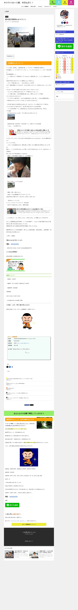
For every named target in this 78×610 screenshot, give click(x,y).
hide (13, 56)
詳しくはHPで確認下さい (23, 343)
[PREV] (57, 55)
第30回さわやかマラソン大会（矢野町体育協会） (15, 383)
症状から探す (33, 6)
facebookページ (47, 6)
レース (7, 16)
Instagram (40, 6)
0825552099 (15, 244)
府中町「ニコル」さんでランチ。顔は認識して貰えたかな (17, 397)
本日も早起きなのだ (10, 388)
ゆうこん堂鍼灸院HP (60, 34)
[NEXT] (72, 55)
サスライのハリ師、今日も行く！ (18, 520)
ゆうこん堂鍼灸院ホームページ (29, 524)
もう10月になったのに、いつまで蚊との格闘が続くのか (17, 393)
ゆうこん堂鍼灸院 (25, 6)
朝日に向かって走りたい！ (61, 84)
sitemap (54, 6)
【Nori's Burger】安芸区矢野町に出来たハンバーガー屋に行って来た (19, 378)
